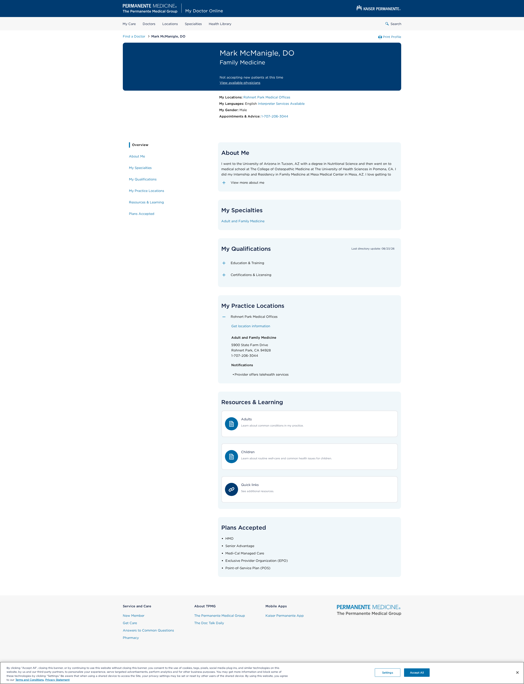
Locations (170, 24)
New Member (133, 616)
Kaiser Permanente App (284, 616)
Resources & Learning (146, 202)
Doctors (149, 24)
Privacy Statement (57, 679)
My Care (129, 24)
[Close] (517, 672)
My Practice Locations (146, 191)
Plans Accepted (141, 214)
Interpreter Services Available (281, 104)
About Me (137, 156)
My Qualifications (143, 179)
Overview (140, 145)
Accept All (417, 672)
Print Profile (392, 37)
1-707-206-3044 (274, 116)
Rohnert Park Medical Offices (266, 97)
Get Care (130, 623)
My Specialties (140, 168)
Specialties (193, 24)
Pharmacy (131, 638)
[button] (309, 182)
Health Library (220, 24)
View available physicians (240, 83)
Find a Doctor (134, 36)
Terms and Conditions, (29, 679)
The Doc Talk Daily (209, 623)
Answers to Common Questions (148, 630)
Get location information (250, 326)
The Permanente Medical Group (219, 616)
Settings (387, 672)
